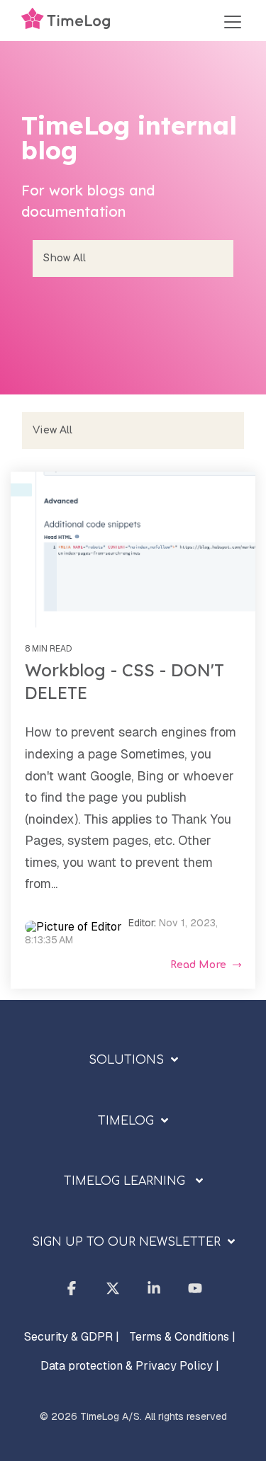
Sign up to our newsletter (126, 1242)
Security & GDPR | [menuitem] (71, 1336)
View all (52, 430)
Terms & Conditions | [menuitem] (182, 1336)
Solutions (126, 1060)
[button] (232, 22)
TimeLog (126, 1121)
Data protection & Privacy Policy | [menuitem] (129, 1365)
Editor (141, 922)
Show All (64, 258)
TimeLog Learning (126, 1181)
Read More (198, 965)
